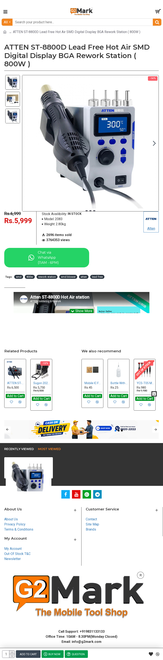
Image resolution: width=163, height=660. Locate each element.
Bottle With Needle (119, 383)
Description (14, 284)
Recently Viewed (19, 449)
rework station (47, 276)
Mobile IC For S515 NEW (93, 383)
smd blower (68, 276)
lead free (97, 276)
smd (18, 276)
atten (84, 276)
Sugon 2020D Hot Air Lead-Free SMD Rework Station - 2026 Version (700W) (42, 383)
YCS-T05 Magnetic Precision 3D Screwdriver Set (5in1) (145, 383)
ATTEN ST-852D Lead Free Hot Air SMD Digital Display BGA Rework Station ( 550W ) (16, 383)
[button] (26, 143)
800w (30, 276)
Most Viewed (49, 449)
